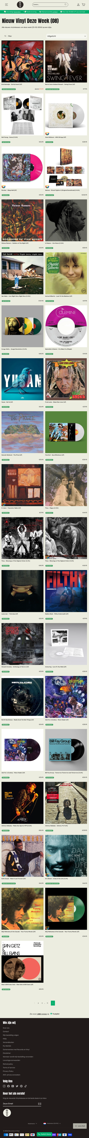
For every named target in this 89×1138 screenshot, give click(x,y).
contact (55, 12)
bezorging (17, 12)
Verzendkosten (8, 1042)
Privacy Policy (8, 1071)
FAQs (5, 1039)
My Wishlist (7, 1046)
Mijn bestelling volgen (11, 1035)
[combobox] (48, 4)
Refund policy (8, 1064)
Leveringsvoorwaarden (11, 1060)
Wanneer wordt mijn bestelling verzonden (18, 1057)
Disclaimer (7, 1053)
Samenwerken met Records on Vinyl (16, 1050)
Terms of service (9, 1068)
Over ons (6, 1028)
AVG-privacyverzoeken (11, 1075)
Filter (10, 36)
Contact (6, 1032)
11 (47, 1003)
